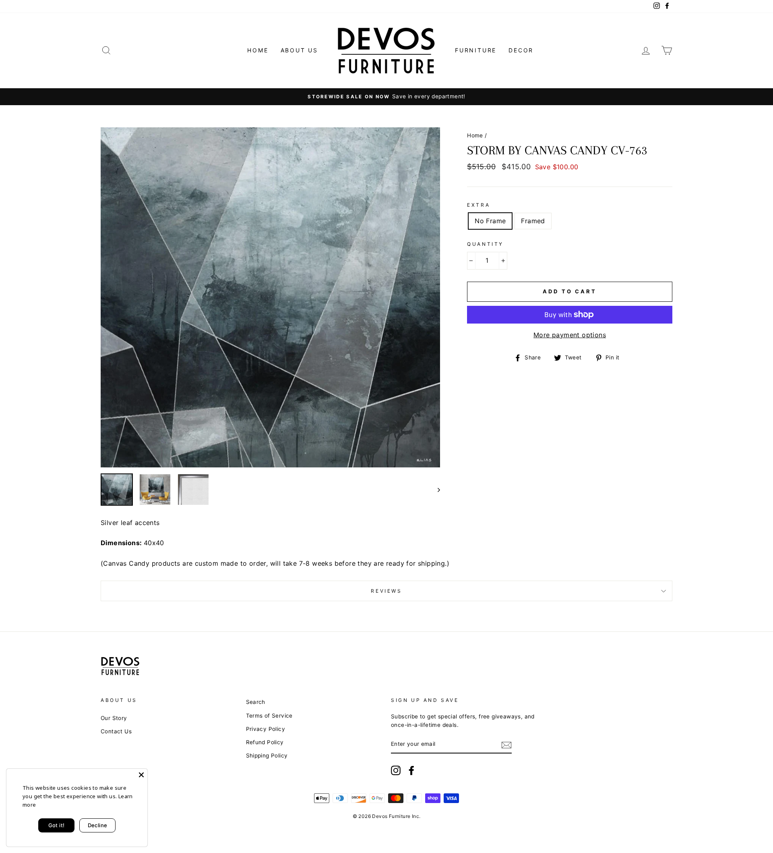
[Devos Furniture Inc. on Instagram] (396, 770)
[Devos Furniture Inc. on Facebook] (411, 770)
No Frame (490, 221)
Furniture (475, 50)
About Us (299, 50)
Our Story (114, 718)
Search (255, 702)
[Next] (435, 489)
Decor (520, 50)
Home (257, 50)
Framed (533, 221)
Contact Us (116, 731)
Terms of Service (269, 715)
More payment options (569, 335)
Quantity (485, 244)
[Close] (141, 775)
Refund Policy (265, 742)
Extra (478, 205)
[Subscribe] (506, 744)
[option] (386, 96)
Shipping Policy (267, 755)
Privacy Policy (265, 729)
